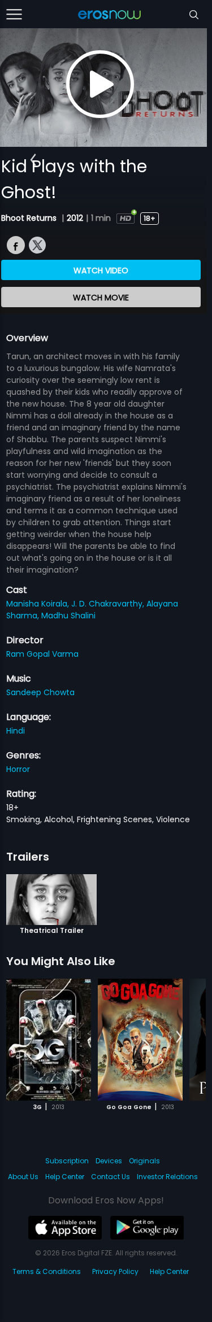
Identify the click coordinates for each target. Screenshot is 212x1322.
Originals (144, 1161)
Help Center (64, 1176)
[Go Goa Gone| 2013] (140, 1040)
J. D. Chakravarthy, (108, 603)
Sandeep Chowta (40, 692)
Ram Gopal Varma (42, 654)
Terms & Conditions (46, 1271)
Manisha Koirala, (38, 603)
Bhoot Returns (30, 218)
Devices (109, 1161)
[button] (33, 160)
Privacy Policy (115, 1271)
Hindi (15, 730)
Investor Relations (167, 1176)
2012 (75, 218)
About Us (23, 1176)
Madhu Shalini (68, 615)
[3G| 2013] (48, 1040)
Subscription (67, 1161)
